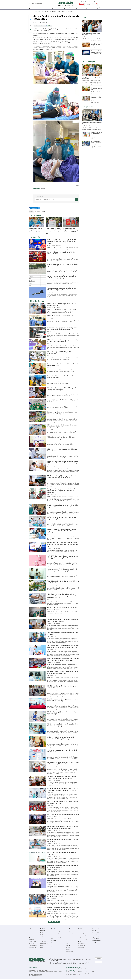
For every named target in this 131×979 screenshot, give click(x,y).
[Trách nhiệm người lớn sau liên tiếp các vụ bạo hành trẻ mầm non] (86, 134)
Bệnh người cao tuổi (70, 931)
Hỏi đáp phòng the (81, 943)
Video (52, 944)
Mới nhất (43, 188)
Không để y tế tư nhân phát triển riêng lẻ (60, 316)
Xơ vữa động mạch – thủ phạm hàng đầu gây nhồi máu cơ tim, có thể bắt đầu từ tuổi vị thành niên (63, 646)
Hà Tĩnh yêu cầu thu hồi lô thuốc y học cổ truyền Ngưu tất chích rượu (96, 44)
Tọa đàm (42, 932)
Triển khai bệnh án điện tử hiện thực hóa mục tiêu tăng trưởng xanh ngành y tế (63, 620)
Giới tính (69, 8)
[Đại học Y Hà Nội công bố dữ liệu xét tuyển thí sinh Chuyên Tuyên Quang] (37, 280)
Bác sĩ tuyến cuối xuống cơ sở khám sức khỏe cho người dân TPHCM (63, 364)
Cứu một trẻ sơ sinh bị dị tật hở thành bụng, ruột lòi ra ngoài (62, 401)
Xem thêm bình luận (37, 192)
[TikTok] (81, 1)
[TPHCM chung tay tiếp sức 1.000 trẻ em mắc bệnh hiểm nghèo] (37, 716)
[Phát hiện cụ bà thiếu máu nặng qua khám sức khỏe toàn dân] (37, 453)
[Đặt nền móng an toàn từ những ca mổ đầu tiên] (37, 612)
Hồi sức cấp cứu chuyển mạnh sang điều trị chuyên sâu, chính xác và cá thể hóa (96, 53)
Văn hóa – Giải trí (95, 938)
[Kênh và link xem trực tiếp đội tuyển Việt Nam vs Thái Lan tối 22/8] (37, 256)
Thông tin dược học (44, 943)
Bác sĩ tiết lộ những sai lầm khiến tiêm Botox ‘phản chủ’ (61, 853)
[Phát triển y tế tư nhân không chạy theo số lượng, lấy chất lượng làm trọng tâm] (37, 344)
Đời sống (94, 942)
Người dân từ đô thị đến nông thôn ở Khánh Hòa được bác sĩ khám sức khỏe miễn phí (62, 506)
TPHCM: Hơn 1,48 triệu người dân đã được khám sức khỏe (62, 633)
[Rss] (100, 958)
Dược (57, 8)
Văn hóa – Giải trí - (51, 245)
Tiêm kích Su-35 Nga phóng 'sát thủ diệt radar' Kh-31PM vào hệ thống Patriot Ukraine (62, 289)
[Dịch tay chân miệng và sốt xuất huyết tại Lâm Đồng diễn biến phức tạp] (37, 429)
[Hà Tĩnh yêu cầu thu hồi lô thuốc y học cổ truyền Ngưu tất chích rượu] (86, 45)
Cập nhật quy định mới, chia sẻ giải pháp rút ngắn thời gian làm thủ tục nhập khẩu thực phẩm (63, 908)
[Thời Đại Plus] (94, 4)
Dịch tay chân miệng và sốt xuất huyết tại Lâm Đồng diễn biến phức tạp (62, 426)
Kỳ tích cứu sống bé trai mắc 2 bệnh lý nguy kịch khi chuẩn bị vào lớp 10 (62, 866)
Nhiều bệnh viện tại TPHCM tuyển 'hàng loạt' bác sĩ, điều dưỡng (62, 352)
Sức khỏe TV (47, 8)
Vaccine (41, 947)
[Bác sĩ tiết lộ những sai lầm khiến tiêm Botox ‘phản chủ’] (37, 857)
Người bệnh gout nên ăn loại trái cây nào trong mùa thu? (96, 88)
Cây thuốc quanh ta (55, 935)
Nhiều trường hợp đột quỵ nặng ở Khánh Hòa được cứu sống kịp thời (61, 518)
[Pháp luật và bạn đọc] (88, 4)
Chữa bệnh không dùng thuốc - (88, 80)
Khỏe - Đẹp (80, 8)
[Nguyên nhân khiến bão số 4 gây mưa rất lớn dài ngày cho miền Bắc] (37, 268)
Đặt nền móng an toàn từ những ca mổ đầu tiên (62, 607)
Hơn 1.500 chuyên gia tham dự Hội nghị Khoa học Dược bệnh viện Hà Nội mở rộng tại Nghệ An (63, 659)
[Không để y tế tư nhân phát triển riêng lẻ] (37, 320)
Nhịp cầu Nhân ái (95, 937)
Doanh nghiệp (94, 934)
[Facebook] (83, 1)
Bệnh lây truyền (81, 947)
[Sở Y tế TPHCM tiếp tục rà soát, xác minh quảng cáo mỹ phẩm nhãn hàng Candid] (37, 560)
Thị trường (95, 8)
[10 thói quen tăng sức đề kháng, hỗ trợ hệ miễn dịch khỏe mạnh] (92, 70)
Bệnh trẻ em (68, 939)
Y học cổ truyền (62, 8)
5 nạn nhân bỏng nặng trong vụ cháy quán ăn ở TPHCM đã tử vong (62, 751)
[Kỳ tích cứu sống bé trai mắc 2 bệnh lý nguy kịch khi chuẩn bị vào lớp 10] (37, 870)
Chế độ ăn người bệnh (82, 935)
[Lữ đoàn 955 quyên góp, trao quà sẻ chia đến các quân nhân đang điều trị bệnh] (37, 766)
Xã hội (30, 931)
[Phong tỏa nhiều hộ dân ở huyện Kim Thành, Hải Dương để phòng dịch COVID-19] (71, 222)
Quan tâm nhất (36, 188)
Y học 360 (53, 8)
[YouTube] (85, 1)
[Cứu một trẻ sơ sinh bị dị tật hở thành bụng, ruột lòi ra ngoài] (37, 404)
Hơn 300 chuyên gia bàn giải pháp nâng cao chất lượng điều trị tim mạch (62, 802)
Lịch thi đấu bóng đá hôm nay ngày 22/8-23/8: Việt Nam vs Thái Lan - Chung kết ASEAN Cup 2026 (62, 241)
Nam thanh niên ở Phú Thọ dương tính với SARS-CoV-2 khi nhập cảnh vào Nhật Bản (36, 230)
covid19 (43, 211)
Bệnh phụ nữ (68, 935)
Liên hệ (98, 962)
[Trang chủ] (30, 8)
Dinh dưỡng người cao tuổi (83, 933)
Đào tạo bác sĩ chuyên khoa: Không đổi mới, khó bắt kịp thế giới (96, 143)
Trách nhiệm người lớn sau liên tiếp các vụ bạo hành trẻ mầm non (96, 133)
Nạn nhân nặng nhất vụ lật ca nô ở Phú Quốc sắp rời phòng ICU (62, 840)
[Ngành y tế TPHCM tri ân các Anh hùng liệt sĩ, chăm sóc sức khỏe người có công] (37, 741)
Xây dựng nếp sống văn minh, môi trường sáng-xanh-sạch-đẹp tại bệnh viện (62, 413)
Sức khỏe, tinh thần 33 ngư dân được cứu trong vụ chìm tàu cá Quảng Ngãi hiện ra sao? (62, 777)
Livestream (42, 936)
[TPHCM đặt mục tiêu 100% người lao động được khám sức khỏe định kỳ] (37, 728)
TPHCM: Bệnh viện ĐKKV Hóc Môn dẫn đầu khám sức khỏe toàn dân (91, 34)
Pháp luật (30, 933)
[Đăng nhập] (94, 1)
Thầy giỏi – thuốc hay (55, 931)
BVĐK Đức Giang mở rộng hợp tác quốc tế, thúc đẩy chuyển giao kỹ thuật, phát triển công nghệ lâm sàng (62, 880)
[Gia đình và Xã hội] (81, 4)
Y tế (32, 8)
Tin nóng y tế (37, 11)
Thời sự (35, 8)
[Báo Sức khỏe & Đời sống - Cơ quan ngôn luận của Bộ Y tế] (66, 3)
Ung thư (67, 943)
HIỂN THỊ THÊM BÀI (54, 922)
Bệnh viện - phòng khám (56, 933)
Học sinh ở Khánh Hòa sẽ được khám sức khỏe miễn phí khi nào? (62, 377)
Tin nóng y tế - (50, 307)
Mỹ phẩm (68, 947)
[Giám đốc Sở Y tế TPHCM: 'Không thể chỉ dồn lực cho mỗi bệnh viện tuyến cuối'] (37, 676)
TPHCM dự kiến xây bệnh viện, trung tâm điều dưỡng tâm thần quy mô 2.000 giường (61, 477)
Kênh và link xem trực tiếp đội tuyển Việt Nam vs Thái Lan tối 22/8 (62, 253)
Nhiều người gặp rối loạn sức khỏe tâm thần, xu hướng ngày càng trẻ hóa (62, 895)
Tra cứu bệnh (41, 8)
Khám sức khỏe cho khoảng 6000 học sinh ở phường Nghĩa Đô (61, 304)
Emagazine (53, 942)
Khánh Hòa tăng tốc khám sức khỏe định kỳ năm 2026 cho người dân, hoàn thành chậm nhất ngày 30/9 (62, 462)
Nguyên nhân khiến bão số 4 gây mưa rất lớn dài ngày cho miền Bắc (62, 265)
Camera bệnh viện (72, 11)
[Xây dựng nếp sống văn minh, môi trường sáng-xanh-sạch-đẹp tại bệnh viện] (37, 416)
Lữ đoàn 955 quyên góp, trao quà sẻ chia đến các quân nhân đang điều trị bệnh (63, 763)
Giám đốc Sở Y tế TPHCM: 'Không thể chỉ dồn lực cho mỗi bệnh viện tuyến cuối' (62, 672)
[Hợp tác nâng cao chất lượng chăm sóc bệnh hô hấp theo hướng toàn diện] (37, 703)
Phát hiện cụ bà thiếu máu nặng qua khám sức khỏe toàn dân (62, 450)
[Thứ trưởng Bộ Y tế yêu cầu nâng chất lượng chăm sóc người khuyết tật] (37, 441)
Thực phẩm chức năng (82, 939)
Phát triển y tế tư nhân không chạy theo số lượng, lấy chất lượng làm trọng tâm (63, 340)
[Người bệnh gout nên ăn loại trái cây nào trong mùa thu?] (86, 88)
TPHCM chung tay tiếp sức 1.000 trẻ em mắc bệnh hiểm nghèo (61, 713)
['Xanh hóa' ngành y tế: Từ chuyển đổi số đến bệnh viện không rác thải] (37, 585)
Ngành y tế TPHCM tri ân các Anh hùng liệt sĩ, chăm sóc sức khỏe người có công (61, 738)
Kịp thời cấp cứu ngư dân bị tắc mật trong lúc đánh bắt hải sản (61, 687)
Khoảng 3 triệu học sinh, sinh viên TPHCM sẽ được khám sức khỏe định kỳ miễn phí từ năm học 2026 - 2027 (63, 530)
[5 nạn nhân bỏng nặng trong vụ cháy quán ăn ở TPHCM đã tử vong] (37, 754)
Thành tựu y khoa (45, 11)
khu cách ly (37, 211)
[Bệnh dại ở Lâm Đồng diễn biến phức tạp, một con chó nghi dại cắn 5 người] (37, 392)
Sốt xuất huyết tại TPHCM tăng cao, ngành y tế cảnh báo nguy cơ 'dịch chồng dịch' (62, 570)
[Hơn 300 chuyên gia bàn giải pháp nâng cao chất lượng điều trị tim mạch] (37, 806)
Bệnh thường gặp (69, 933)
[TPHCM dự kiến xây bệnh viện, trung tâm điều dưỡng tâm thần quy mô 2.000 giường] (37, 480)
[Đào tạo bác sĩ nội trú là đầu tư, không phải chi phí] (92, 115)
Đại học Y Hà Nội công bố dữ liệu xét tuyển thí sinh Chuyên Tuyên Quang (61, 277)
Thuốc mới (42, 945)
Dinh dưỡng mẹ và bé (82, 931)
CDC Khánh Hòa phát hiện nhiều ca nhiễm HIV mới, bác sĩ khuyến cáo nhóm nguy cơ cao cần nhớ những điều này (62, 595)
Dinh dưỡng (74, 8)
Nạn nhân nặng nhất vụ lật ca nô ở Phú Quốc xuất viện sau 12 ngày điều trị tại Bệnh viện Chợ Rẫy (63, 789)
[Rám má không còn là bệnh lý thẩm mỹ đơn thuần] (37, 819)
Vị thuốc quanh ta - (95, 91)
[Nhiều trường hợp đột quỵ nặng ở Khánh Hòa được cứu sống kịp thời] (37, 521)
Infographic (53, 946)
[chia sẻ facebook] (30, 16)
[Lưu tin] (30, 26)
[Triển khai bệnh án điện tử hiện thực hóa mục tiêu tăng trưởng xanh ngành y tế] (37, 624)
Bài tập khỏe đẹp (69, 951)
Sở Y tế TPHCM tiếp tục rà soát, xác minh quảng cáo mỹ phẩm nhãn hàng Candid (62, 557)
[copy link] (30, 22)
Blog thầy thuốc (53, 11)
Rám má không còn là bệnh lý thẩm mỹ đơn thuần (63, 814)
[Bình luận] (30, 30)
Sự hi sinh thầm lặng (62, 11)
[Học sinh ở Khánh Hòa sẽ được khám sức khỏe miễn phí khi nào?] (37, 380)
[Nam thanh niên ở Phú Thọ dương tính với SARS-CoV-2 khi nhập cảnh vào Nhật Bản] (36, 222)
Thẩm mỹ (68, 949)
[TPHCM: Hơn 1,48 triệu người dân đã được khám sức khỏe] (37, 637)
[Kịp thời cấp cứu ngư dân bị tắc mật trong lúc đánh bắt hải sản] (37, 690)
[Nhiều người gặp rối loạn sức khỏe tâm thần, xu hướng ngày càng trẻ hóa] (37, 899)
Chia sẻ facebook (34, 208)
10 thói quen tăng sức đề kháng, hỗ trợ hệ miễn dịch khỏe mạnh (92, 78)
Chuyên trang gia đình (96, 940)
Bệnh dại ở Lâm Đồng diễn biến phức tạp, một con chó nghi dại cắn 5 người (63, 389)
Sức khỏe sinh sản (81, 945)
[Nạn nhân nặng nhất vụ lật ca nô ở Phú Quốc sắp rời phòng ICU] (37, 844)
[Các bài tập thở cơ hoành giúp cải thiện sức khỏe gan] (86, 98)
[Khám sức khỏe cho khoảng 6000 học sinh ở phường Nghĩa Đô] (37, 308)
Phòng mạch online (88, 8)
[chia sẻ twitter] (30, 19)
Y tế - (48, 317)
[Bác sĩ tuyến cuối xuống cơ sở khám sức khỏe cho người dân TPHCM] (37, 368)
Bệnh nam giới (69, 937)
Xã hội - (49, 268)
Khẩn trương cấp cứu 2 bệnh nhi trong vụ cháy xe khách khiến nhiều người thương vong (62, 827)
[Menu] (99, 8)
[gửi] (76, 199)
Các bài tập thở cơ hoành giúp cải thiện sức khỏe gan (96, 97)
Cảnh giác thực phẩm (82, 937)
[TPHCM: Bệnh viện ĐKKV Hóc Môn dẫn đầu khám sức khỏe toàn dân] (92, 26)
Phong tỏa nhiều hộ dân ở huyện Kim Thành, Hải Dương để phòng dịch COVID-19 (70, 230)
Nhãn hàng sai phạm (96, 932)
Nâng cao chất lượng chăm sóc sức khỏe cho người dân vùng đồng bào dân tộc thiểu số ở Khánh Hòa (61, 490)
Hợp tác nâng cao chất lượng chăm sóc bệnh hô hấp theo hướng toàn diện (62, 700)
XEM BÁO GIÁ (78, 967)
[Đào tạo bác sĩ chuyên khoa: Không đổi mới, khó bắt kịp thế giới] (86, 143)
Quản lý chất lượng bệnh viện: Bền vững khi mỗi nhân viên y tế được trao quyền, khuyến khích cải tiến (62, 544)
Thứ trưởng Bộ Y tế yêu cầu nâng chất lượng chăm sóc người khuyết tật (61, 438)
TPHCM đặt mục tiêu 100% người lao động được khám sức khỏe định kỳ (62, 725)
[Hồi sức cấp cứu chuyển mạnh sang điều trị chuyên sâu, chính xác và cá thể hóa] (86, 52)
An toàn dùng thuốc (44, 941)
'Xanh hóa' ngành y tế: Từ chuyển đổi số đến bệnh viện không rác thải (63, 582)
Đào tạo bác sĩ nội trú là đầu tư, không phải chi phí (92, 123)
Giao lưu (42, 934)
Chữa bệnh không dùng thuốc (56, 938)
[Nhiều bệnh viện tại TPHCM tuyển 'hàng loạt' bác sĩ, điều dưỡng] (37, 356)
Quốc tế (30, 935)
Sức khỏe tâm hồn (69, 941)
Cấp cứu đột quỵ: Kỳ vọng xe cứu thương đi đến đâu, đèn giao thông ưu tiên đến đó (62, 328)
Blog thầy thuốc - (85, 125)
